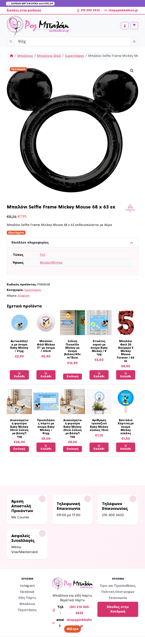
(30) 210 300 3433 (79, 610)
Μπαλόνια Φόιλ (49, 55)
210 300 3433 (90, 10)
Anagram (23, 295)
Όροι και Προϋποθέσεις (118, 585)
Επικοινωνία (118, 597)
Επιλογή (72, 376)
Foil (42, 254)
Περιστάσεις (27, 610)
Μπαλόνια (25, 55)
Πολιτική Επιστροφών (117, 591)
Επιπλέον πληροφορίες (30, 242)
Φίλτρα (73, 629)
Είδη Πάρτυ (27, 597)
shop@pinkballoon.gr (123, 10)
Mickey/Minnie (51, 262)
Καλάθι (19, 376)
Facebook (27, 591)
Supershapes (74, 55)
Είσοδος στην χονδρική (24, 10)
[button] (131, 70)
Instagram (27, 585)
